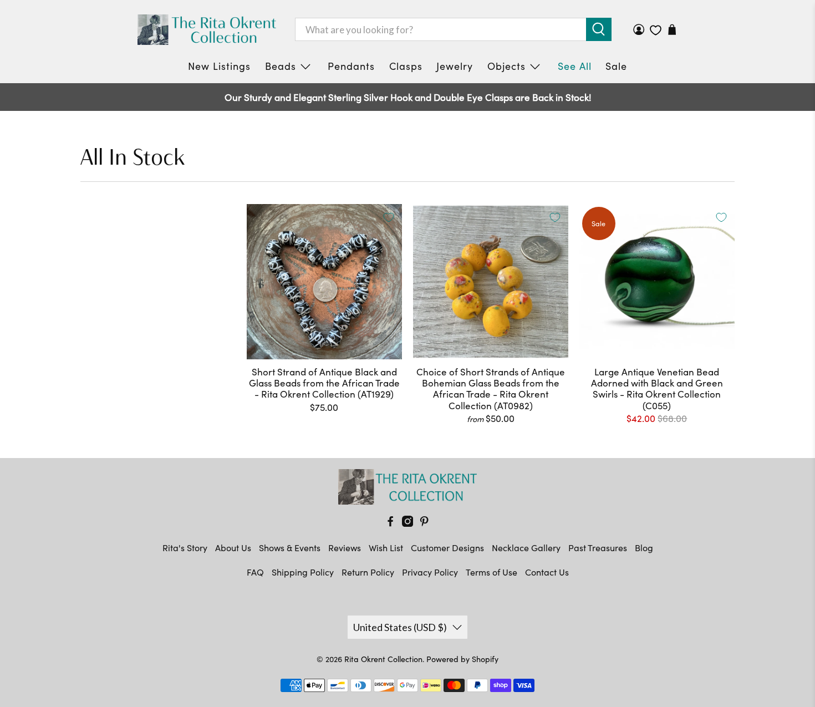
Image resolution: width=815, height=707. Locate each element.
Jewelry (454, 66)
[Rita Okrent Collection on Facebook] (390, 523)
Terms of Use (491, 572)
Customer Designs (447, 547)
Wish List (386, 547)
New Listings (219, 66)
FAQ (255, 572)
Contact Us (547, 572)
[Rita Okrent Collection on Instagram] (407, 523)
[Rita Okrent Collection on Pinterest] (424, 523)
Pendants (351, 66)
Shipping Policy (303, 572)
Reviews (344, 547)
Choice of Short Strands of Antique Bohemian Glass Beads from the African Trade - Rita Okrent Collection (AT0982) (490, 388)
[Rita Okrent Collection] (206, 29)
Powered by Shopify (462, 659)
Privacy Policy (430, 572)
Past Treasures (597, 547)
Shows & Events (289, 547)
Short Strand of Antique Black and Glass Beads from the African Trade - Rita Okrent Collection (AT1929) (324, 382)
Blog (644, 547)
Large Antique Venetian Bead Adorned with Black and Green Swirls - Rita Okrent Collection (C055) (657, 388)
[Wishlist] (656, 30)
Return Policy (368, 572)
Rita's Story (184, 547)
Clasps (405, 66)
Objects (506, 66)
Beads (280, 66)
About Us (233, 547)
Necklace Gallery (526, 547)
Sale (616, 66)
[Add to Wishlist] (388, 217)
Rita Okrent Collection (383, 659)
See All (575, 66)
